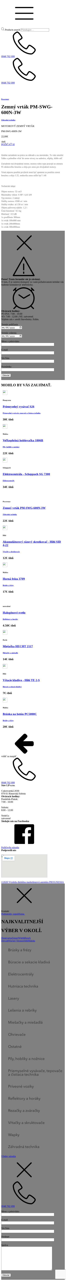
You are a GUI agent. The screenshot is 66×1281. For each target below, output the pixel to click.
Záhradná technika (8, 120)
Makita (31, 940)
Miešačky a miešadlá (10, 653)
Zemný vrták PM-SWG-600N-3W (24, 508)
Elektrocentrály (8, 481)
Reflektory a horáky (10, 619)
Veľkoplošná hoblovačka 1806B (23, 440)
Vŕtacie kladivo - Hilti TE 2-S (21, 680)
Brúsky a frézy (8, 585)
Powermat (5, 99)
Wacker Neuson (16, 940)
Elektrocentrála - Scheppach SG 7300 (26, 474)
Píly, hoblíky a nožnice (11, 447)
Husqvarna (6, 938)
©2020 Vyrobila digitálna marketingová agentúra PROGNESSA (32, 882)
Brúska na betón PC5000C (20, 714)
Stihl (26, 940)
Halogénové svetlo (14, 612)
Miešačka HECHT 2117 (18, 646)
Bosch (27, 938)
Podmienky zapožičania (13, 914)
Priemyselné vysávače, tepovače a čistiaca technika (22, 413)
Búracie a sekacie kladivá (12, 687)
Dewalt (4, 940)
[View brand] (5, 93)
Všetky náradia (8, 1156)
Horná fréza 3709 (14, 578)
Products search (12, 29)
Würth (21, 938)
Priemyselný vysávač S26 (18, 406)
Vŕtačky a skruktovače (11, 552)
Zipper (15, 938)
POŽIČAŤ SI (8, 144)
